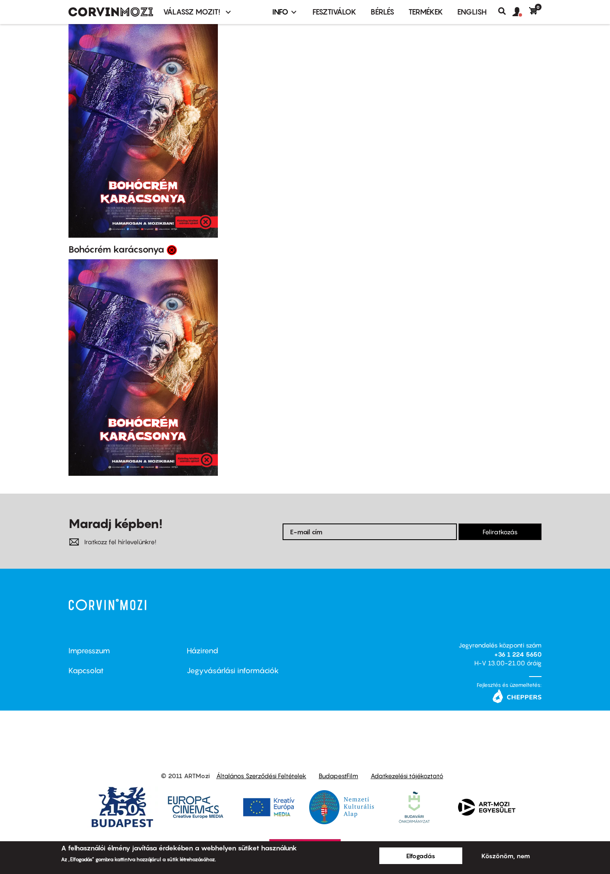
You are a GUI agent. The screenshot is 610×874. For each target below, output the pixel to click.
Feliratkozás (500, 532)
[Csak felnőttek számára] (172, 250)
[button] (520, 12)
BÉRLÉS (382, 11)
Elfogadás (420, 855)
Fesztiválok (334, 11)
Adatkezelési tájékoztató (407, 775)
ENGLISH (472, 11)
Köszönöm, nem (505, 855)
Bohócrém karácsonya (116, 249)
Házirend (202, 650)
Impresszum (89, 650)
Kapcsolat (86, 670)
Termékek (425, 11)
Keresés (505, 11)
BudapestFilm (338, 775)
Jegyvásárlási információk (233, 670)
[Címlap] (110, 12)
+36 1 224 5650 (518, 654)
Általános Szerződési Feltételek (261, 775)
